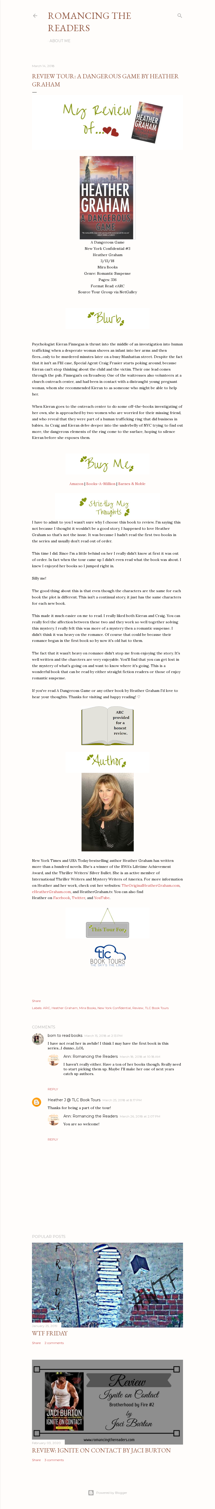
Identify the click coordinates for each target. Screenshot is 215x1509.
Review (137, 1008)
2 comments (54, 1343)
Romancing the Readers (89, 21)
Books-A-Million (100, 483)
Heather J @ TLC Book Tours (74, 1100)
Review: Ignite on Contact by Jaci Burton (101, 1450)
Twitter (78, 897)
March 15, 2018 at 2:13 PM (103, 1036)
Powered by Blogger (111, 1493)
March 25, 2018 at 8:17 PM (122, 1100)
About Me (60, 40)
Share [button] (36, 1001)
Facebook (61, 897)
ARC (46, 1008)
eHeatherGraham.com (51, 891)
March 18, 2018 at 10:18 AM (140, 1057)
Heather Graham (65, 1008)
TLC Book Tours (157, 1008)
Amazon (76, 483)
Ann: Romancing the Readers (90, 1056)
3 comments (54, 1460)
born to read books (65, 1035)
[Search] (180, 14)
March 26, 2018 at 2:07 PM (140, 1116)
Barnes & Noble (132, 483)
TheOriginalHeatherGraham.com (151, 885)
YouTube (102, 897)
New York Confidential (114, 1008)
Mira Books (87, 1008)
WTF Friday (49, 1333)
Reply (53, 1089)
